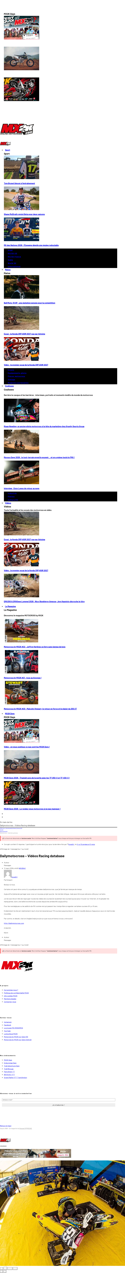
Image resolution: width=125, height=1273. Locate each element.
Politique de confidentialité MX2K (16, 993)
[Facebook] (5, 110)
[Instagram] (5, 112)
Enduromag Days (10, 1063)
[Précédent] (1, 1271)
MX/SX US (12, 253)
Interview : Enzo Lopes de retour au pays (21, 488)
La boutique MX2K (11, 5)
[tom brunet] (21, 178)
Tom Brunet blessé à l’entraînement (19, 183)
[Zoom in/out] (15, 1268)
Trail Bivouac (9, 1069)
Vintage (11, 379)
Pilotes (11, 496)
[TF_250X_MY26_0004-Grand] (21, 70)
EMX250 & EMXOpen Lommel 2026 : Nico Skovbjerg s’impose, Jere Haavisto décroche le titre (44, 601)
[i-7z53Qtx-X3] (21, 452)
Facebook (7, 1025)
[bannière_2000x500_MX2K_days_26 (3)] (21, 100)
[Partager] (5, 1268)
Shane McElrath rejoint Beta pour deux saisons (24, 214)
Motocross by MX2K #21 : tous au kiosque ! (23, 678)
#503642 (22, 868)
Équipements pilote (17, 373)
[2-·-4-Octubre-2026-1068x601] (21, 240)
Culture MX (13, 500)
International (14, 266)
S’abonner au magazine (13, 3)
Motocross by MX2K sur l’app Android (17, 1040)
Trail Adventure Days (11, 1066)
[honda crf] (21, 360)
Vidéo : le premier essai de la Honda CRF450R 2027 (26, 365)
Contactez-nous (10, 1002)
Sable (10, 260)
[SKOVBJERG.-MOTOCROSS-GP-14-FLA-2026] (21, 596)
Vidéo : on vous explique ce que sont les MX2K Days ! (23, 44)
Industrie (12, 493)
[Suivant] (4, 1271)
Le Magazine (10, 606)
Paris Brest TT (9, 1072)
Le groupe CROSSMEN (13, 8)
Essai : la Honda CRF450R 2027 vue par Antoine (24, 334)
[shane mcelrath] (21, 209)
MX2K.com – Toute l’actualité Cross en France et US (11, 828)
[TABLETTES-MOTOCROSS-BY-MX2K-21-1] (21, 673)
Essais (11, 370)
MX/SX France (14, 257)
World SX (12, 263)
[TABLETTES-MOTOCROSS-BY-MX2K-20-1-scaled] (21, 704)
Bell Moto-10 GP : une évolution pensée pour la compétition (29, 303)
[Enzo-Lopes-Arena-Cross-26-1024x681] (21, 483)
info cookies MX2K (10, 996)
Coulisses (9, 386)
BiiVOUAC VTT (9, 1074)
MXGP (10, 250)
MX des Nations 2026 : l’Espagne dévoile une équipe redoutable (31, 245)
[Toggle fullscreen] (9, 1268)
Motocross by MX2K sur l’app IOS (16, 1037)
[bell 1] (21, 298)
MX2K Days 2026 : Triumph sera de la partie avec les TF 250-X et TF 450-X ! (31, 74)
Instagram (8, 1022)
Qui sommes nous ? (11, 990)
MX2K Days (9, 11)
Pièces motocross (16, 376)
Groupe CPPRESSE (25, 1128)
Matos (8, 269)
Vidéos (8, 503)
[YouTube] (5, 115)
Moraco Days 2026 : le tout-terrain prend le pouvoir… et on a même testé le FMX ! (39, 457)
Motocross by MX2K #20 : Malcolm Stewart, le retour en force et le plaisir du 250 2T (40, 709)
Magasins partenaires (18, 383)
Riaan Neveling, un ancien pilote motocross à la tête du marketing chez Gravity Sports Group (44, 426)
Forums (1, 829)
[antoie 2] (21, 329)
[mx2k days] (21, 39)
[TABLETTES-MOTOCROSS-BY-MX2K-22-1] (21, 642)
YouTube (7, 1031)
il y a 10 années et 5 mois (86, 844)
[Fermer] (1, 1268)
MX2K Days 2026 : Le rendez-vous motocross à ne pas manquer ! (27, 105)
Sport (7, 150)
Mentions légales (10, 999)
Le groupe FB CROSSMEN (13, 1028)
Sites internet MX (3, 831)
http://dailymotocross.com (14, 923)
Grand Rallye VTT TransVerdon (15, 1077)
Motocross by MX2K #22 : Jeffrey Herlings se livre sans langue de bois (34, 647)
